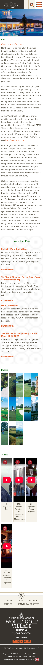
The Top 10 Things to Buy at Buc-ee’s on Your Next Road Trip (20, 278)
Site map (31, 656)
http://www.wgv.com (14, 140)
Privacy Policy (22, 656)
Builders (32, 600)
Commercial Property (28, 604)
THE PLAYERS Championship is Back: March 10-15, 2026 (19, 334)
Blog (20, 600)
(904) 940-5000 (23, 633)
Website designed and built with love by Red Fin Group (19, 659)
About (9, 600)
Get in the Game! (9, 305)
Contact (8, 604)
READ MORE (7, 269)
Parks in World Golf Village (14, 249)
